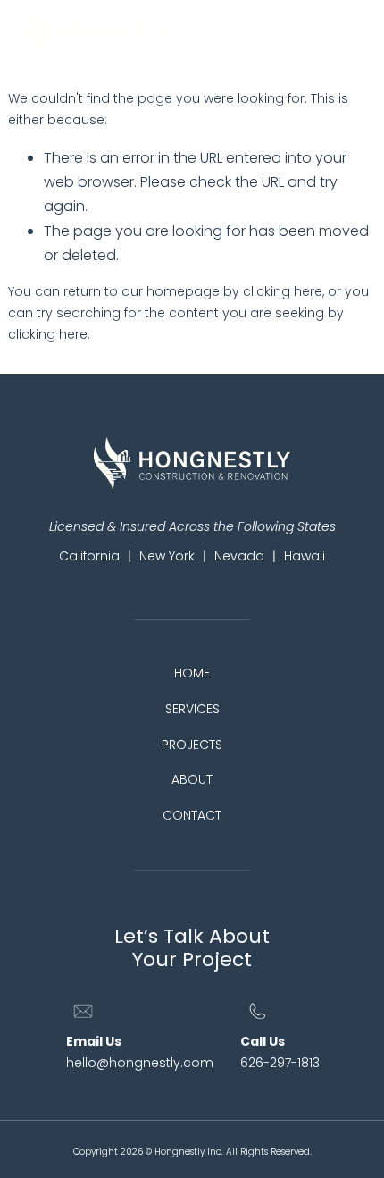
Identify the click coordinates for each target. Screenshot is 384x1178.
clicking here (282, 291)
